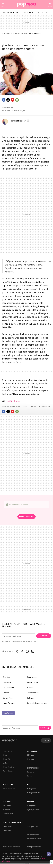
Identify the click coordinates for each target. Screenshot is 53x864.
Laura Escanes (9, 703)
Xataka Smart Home (9, 767)
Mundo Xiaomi (8, 771)
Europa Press (13, 400)
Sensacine (30, 772)
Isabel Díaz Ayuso (22, 33)
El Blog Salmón (32, 806)
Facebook (3, 100)
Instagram (27, 651)
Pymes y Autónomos (34, 810)
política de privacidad (29, 641)
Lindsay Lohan (46, 406)
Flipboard (12, 100)
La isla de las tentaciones (37, 703)
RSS (33, 651)
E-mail (17, 100)
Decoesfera (6, 810)
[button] (19, 120)
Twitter (8, 100)
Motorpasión (31, 789)
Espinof (29, 776)
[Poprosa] (26, 4)
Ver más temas (8, 713)
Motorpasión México (34, 847)
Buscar (42, 728)
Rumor (25, 406)
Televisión (7, 682)
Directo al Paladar (9, 789)
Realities (6, 677)
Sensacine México (33, 835)
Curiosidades (32, 682)
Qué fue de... (42, 12)
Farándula (33, 406)
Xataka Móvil (7, 759)
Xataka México (7, 827)
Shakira (6, 692)
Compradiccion (8, 814)
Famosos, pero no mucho (17, 12)
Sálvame (30, 698)
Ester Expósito (36, 33)
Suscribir (43, 636)
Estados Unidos (15, 406)
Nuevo (50, 6)
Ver (27, 516)
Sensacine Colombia (34, 839)
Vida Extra (30, 759)
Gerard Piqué (8, 698)
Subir (44, 740)
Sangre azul (32, 677)
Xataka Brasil (7, 831)
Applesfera (6, 763)
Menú (2, 6)
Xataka (5, 755)
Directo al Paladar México (11, 847)
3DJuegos (30, 755)
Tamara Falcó (33, 692)
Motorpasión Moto (33, 793)
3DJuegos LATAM (32, 827)
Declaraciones (9, 687)
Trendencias (7, 806)
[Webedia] (9, 742)
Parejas (30, 687)
